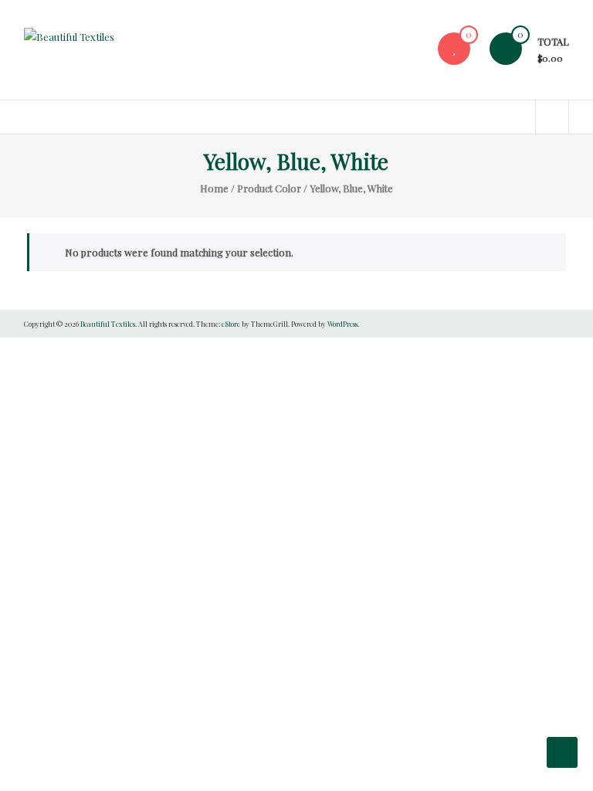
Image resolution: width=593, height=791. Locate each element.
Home (214, 188)
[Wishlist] (454, 48)
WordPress (342, 323)
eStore (231, 323)
